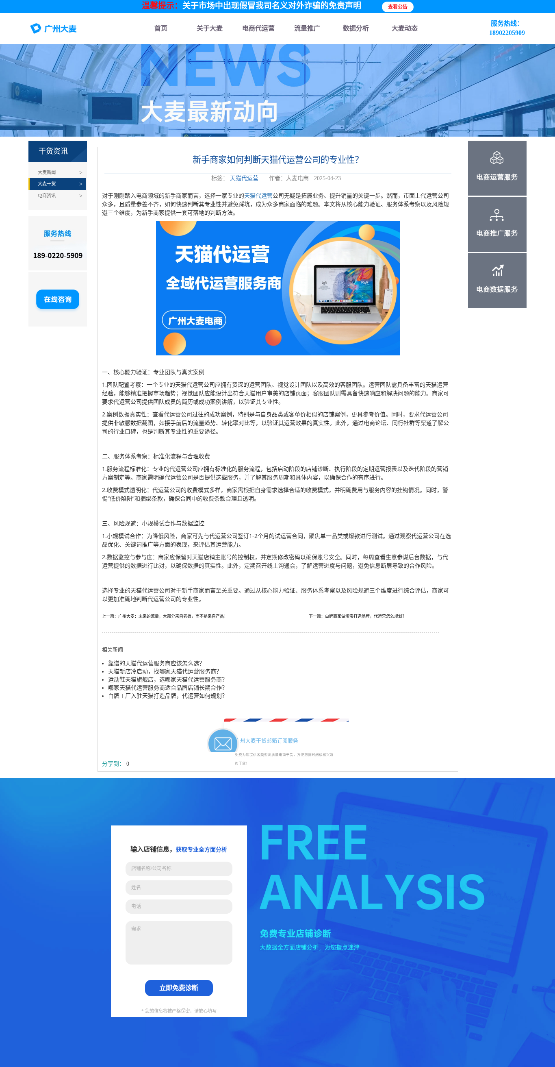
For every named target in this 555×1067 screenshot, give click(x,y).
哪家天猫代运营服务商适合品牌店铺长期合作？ (168, 688)
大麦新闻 (47, 172)
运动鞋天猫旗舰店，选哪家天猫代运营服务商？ (168, 680)
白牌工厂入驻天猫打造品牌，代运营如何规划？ (168, 696)
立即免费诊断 (178, 988)
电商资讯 (47, 195)
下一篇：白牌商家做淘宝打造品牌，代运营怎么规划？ (357, 616)
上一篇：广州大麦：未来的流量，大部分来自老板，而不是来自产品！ (165, 616)
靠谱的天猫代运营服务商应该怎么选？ (156, 663)
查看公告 (398, 7)
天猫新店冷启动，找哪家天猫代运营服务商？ (165, 672)
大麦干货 (47, 183)
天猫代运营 (244, 178)
